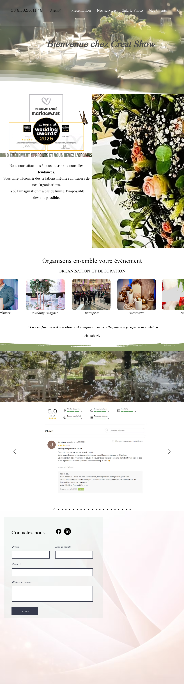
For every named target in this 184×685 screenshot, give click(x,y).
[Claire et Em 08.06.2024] (73, 509)
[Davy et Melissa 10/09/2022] (118, 509)
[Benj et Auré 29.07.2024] (84, 509)
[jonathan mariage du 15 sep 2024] (54, 509)
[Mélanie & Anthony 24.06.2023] (107, 509)
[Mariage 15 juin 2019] (126, 509)
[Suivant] (169, 452)
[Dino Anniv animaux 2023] (103, 509)
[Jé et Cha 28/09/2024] (58, 509)
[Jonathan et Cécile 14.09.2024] (96, 509)
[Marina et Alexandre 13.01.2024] (77, 509)
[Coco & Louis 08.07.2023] (111, 509)
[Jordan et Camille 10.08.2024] (92, 509)
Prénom (16, 546)
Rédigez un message (22, 582)
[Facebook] (58, 531)
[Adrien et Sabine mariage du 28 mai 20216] (130, 509)
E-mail (15, 564)
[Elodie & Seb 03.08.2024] (88, 509)
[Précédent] (14, 452)
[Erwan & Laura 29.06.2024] (81, 509)
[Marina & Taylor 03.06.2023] (99, 509)
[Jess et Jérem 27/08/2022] (122, 509)
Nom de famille (63, 546)
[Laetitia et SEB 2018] (69, 509)
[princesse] (62, 509)
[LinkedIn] (67, 531)
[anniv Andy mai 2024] (65, 509)
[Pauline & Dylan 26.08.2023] (115, 509)
